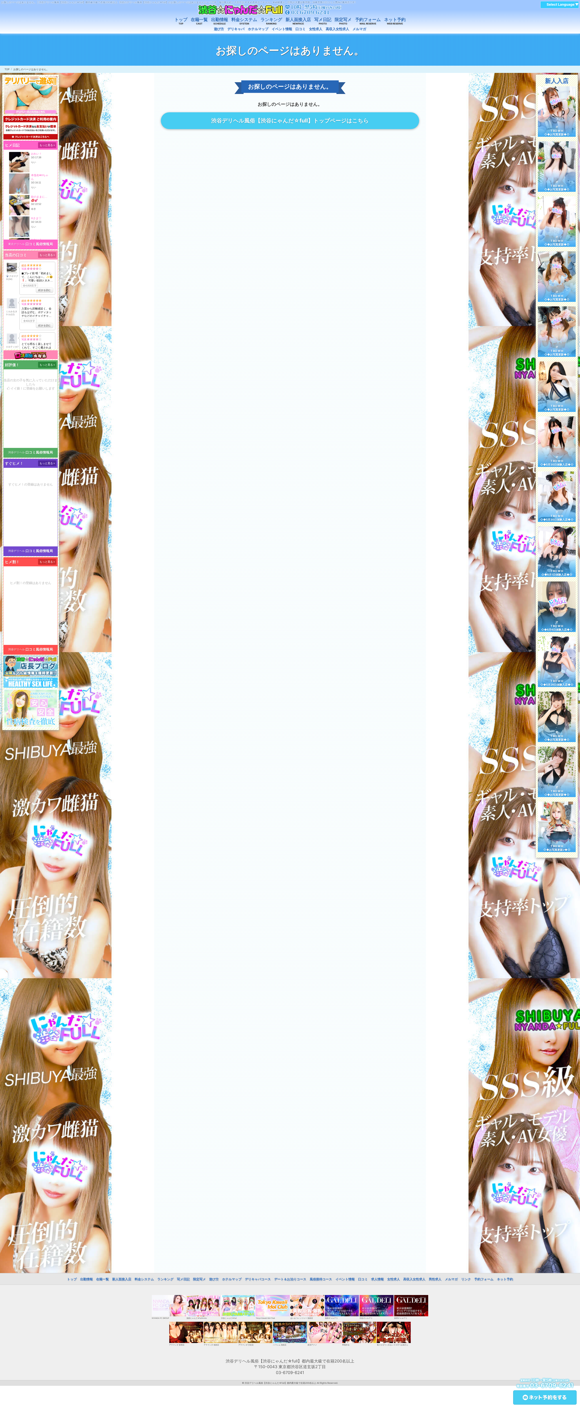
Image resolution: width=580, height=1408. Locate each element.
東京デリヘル (16, 244)
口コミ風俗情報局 (39, 244)
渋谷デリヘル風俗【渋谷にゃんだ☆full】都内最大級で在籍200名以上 (280, 1383)
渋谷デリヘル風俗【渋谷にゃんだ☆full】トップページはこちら (290, 120)
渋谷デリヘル (16, 452)
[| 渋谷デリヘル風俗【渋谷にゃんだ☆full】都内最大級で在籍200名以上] (269, 10)
